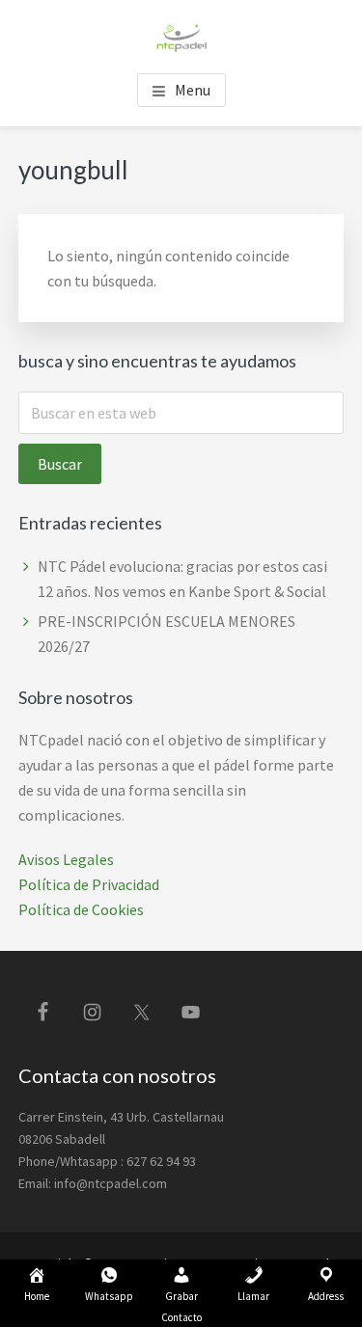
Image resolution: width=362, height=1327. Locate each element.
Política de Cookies (81, 909)
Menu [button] (192, 89)
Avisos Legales (66, 859)
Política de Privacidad (88, 884)
